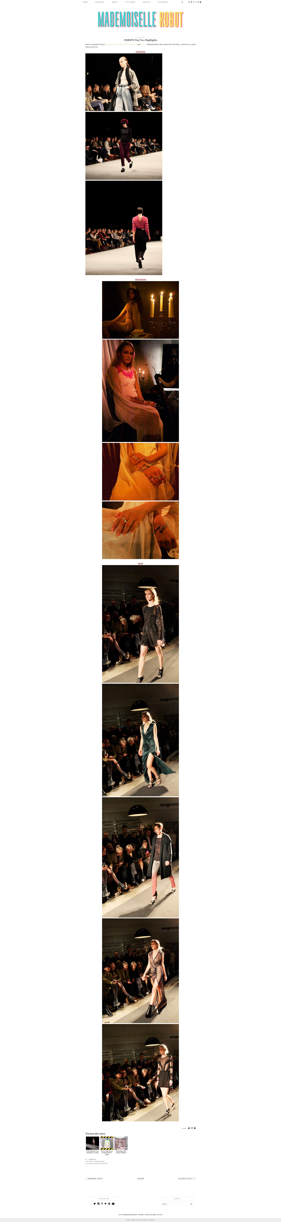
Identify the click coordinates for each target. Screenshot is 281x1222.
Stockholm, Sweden (100, 1163)
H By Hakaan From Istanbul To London (92, 1152)
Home (85, 2)
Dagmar (144, 44)
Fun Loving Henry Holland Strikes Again (107, 1153)
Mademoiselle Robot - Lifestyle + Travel (136, 1215)
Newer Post (95, 1179)
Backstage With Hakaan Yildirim (121, 1152)
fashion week (99, 1161)
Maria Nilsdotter (125, 44)
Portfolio (99, 2)
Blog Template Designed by (141, 1220)
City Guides (130, 2)
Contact (146, 2)
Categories (163, 2)
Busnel (134, 44)
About (115, 2)
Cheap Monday (112, 44)
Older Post (186, 1179)
